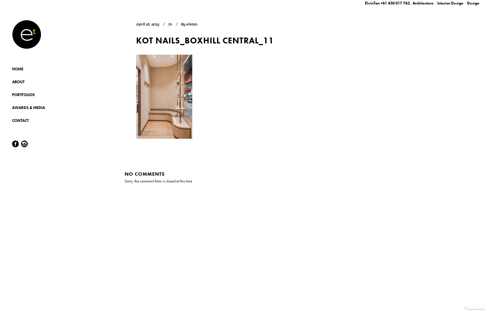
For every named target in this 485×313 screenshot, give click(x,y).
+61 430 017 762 (395, 3)
